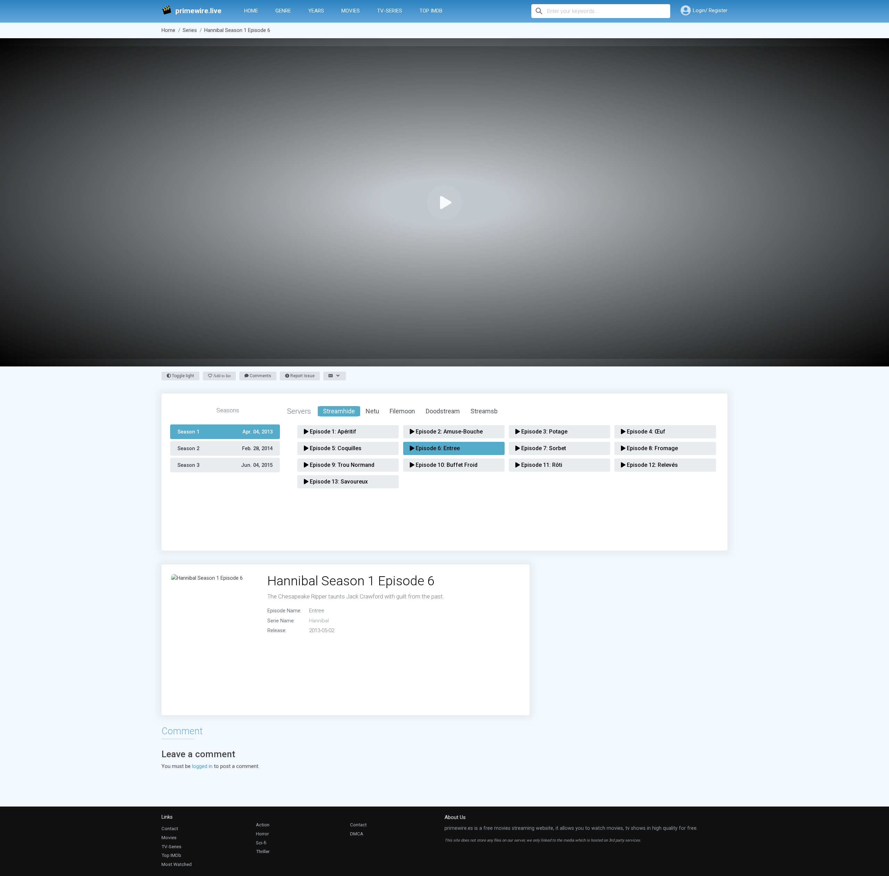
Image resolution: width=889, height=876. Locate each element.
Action (262, 824)
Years (316, 11)
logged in (202, 766)
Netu (372, 411)
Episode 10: (445, 465)
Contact (169, 828)
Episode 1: (332, 431)
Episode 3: (543, 431)
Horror (262, 833)
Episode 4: (645, 431)
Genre (283, 11)
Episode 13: (338, 481)
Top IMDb (430, 11)
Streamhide (339, 411)
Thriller (262, 851)
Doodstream (443, 411)
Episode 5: (335, 448)
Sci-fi (261, 842)
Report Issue (302, 375)
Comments (260, 375)
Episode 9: (341, 465)
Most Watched (176, 864)
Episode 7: (543, 448)
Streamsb (484, 411)
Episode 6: (437, 448)
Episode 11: (541, 465)
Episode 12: (651, 465)
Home (251, 11)
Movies (350, 11)
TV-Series (389, 11)
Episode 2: (448, 431)
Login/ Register (710, 10)
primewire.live (198, 11)
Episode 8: (651, 448)
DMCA (356, 833)
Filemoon (402, 411)
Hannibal (319, 621)
